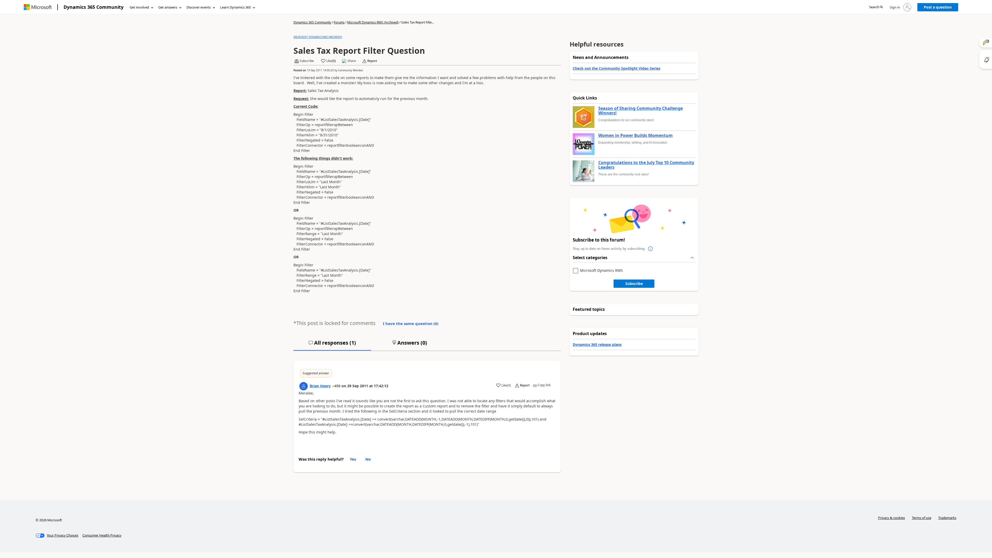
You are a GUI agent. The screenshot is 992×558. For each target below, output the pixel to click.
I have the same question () (410, 323)
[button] (876, 7)
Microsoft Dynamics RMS (601, 270)
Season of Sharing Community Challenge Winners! (640, 110)
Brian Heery (320, 385)
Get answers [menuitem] (167, 7)
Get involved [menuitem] (139, 7)
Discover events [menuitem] (199, 7)
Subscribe (634, 283)
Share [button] (351, 61)
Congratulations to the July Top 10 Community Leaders (646, 164)
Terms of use (921, 517)
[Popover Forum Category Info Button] (651, 249)
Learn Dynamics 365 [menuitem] (235, 7)
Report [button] (372, 61)
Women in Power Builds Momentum (635, 135)
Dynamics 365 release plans (597, 344)
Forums (339, 22)
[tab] (332, 345)
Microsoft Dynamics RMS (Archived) (373, 22)
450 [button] (337, 385)
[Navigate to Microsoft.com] (38, 7)
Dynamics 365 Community (93, 7)
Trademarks (947, 517)
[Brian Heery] (303, 386)
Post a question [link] (938, 7)
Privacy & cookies (891, 517)
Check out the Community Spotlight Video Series (616, 68)
